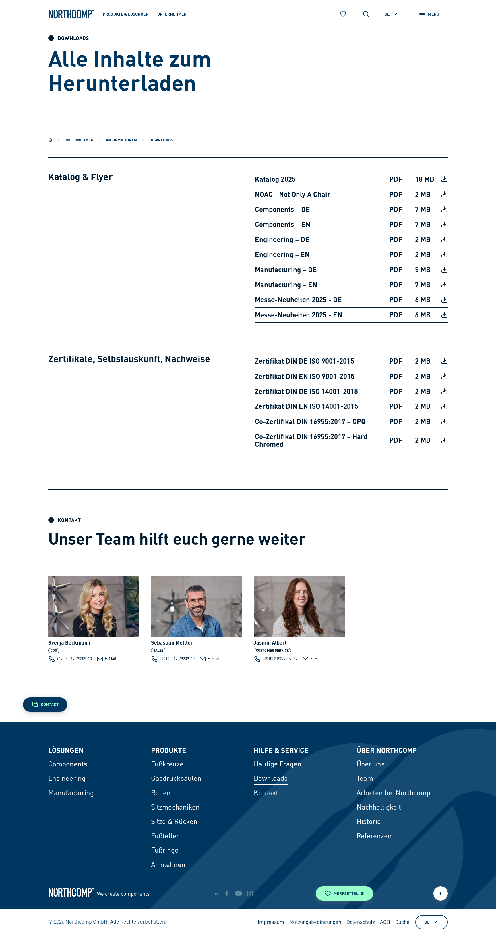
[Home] (50, 140)
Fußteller (165, 836)
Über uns (370, 764)
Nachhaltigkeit (378, 807)
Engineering (67, 779)
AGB (385, 922)
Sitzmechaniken (175, 807)
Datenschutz (360, 922)
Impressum (271, 922)
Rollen (161, 793)
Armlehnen (168, 865)
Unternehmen (79, 139)
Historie (368, 822)
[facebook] (227, 893)
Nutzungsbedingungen (315, 922)
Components (67, 764)
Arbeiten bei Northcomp (393, 793)
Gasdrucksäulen (176, 779)
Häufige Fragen (277, 764)
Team (364, 779)
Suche (402, 922)
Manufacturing (71, 793)
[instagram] (250, 893)
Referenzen (374, 836)
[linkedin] (215, 893)
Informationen (121, 139)
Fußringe (165, 850)
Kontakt (266, 793)
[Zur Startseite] (71, 14)
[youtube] (238, 893)
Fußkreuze (167, 764)
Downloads (271, 779)
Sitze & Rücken (174, 822)
